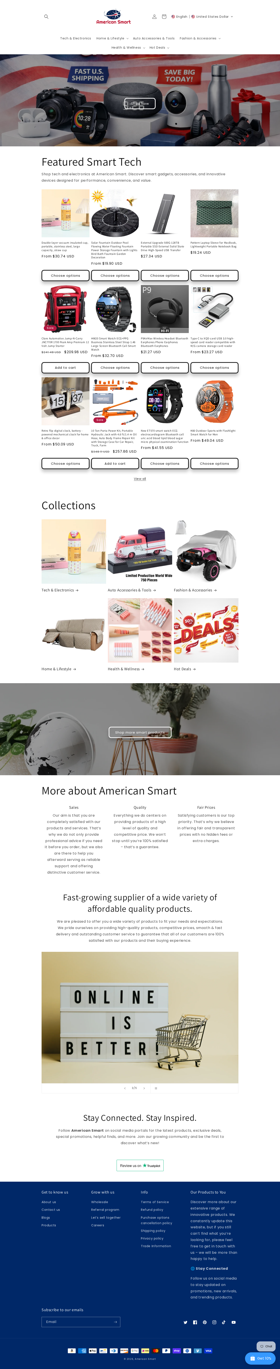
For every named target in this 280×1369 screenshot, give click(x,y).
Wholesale (99, 1202)
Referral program (105, 1210)
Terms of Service (155, 1202)
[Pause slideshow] (155, 1088)
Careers (97, 1225)
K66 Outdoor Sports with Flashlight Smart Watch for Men (213, 432)
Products (49, 1225)
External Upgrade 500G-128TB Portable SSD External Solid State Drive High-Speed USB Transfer (162, 246)
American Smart (145, 1359)
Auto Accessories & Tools (129, 589)
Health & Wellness (124, 668)
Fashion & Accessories (193, 589)
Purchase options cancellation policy (156, 1220)
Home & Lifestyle (57, 668)
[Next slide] (144, 1088)
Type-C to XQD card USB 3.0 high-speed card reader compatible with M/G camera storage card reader (213, 342)
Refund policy (152, 1210)
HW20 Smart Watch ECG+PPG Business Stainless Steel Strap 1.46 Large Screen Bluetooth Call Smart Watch (113, 344)
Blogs (46, 1217)
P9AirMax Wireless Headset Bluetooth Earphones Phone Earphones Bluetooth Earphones (164, 342)
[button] (46, 16)
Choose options (65, 275)
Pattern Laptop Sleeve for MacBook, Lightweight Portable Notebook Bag (214, 244)
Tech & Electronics (58, 589)
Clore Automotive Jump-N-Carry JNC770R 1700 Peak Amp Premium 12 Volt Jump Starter (65, 342)
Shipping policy (153, 1231)
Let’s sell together (106, 1217)
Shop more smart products (140, 732)
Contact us (51, 1210)
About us (49, 1202)
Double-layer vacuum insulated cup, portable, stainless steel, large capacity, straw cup (65, 246)
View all (140, 479)
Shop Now (140, 103)
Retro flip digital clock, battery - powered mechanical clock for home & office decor (65, 434)
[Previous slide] (125, 1088)
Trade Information (156, 1246)
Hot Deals (182, 668)
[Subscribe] (115, 1322)
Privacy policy (152, 1238)
